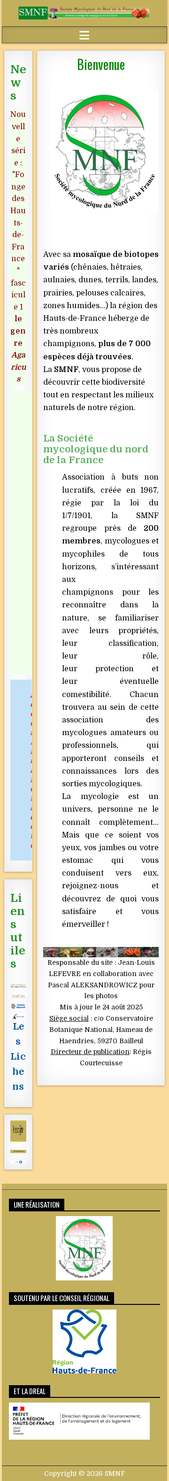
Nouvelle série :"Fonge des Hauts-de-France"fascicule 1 (18, 246)
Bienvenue (101, 64)
